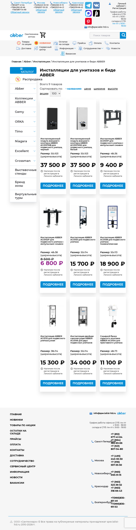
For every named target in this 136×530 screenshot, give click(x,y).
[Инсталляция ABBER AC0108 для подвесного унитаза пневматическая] (113, 217)
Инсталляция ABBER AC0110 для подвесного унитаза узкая (52, 338)
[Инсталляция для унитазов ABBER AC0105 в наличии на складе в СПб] (83, 217)
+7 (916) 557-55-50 (116, 463)
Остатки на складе (18, 432)
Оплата (15, 444)
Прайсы (15, 439)
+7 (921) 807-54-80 (117, 447)
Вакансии (17, 482)
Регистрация (119, 8)
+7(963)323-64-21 (57, 7)
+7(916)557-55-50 (41, 7)
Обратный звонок (20, 12)
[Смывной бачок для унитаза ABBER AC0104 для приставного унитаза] (113, 316)
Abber (27, 61)
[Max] (88, 13)
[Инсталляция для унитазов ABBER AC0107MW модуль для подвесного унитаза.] (83, 118)
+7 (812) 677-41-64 (116, 436)
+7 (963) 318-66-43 (116, 489)
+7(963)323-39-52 (76, 5)
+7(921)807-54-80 (19, 10)
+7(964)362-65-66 (18, 7)
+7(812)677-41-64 (18, 5)
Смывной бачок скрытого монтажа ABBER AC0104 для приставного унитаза (111, 339)
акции (44, 93)
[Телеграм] (88, 5)
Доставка (17, 455)
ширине (99, 88)
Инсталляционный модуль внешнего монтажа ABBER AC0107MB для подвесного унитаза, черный (51, 144)
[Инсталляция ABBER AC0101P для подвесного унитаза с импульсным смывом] (113, 118)
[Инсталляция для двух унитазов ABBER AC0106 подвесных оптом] (83, 316)
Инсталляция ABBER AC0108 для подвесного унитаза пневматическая (112, 240)
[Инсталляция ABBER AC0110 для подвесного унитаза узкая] (53, 316)
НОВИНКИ (16, 419)
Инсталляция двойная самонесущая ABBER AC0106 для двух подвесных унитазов (82, 339)
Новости (16, 477)
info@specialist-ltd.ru (98, 27)
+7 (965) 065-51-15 (116, 473)
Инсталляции (41, 61)
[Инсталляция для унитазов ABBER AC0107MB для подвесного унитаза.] (53, 118)
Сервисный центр (22, 466)
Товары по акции (22, 425)
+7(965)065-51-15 (57, 5)
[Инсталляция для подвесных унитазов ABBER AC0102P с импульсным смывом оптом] (53, 217)
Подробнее (53, 186)
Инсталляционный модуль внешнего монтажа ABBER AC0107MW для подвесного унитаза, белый (81, 144)
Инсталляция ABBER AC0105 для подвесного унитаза (82, 239)
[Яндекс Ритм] (96, 13)
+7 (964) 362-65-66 (116, 442)
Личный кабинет (121, 4)
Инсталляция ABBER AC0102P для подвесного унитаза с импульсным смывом (52, 240)
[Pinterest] (88, 21)
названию (74, 88)
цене (87, 88)
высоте (113, 88)
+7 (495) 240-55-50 (117, 457)
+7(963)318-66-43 (76, 7)
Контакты (17, 449)
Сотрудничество (22, 460)
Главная (16, 61)
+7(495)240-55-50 (41, 5)
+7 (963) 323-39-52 (116, 483)
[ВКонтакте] (96, 5)
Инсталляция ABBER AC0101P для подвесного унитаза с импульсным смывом (111, 142)
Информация (19, 471)
